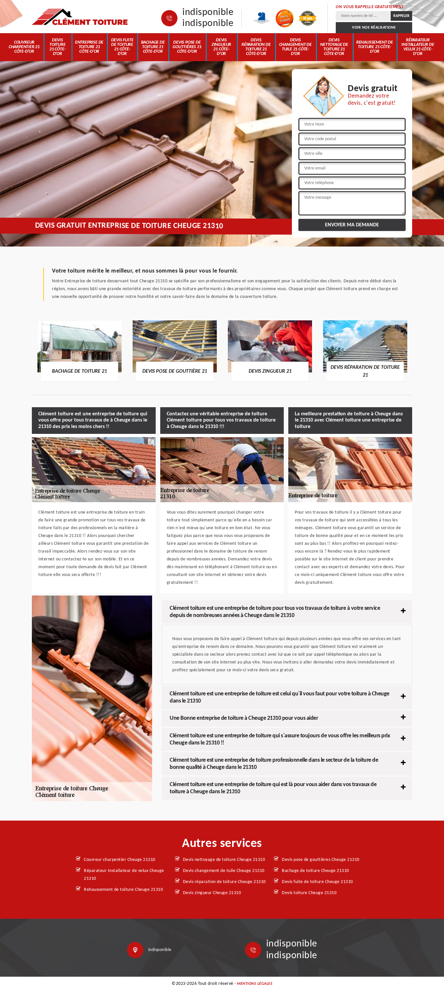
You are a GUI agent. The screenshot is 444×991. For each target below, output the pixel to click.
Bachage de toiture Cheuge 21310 (315, 870)
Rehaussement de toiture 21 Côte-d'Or (374, 47)
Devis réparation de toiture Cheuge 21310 (224, 881)
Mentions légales (254, 984)
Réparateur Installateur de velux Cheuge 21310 (124, 874)
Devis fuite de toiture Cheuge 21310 (317, 881)
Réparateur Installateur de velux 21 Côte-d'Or (417, 47)
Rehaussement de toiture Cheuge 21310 (123, 889)
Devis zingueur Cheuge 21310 (212, 893)
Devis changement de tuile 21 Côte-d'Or (295, 47)
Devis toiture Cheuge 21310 (309, 893)
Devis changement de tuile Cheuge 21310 (224, 870)
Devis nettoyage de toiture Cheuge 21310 (224, 859)
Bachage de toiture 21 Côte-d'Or (153, 47)
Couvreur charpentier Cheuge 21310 (119, 859)
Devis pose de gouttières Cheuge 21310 (320, 859)
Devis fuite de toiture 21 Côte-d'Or (122, 47)
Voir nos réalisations (374, 28)
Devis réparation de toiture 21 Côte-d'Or (256, 47)
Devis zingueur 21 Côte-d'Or (221, 47)
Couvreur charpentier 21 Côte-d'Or (24, 47)
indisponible (207, 13)
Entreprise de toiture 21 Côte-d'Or (89, 47)
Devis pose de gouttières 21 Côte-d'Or (187, 47)
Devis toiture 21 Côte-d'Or (57, 47)
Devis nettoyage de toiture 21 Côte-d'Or (334, 47)
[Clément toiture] (80, 17)
